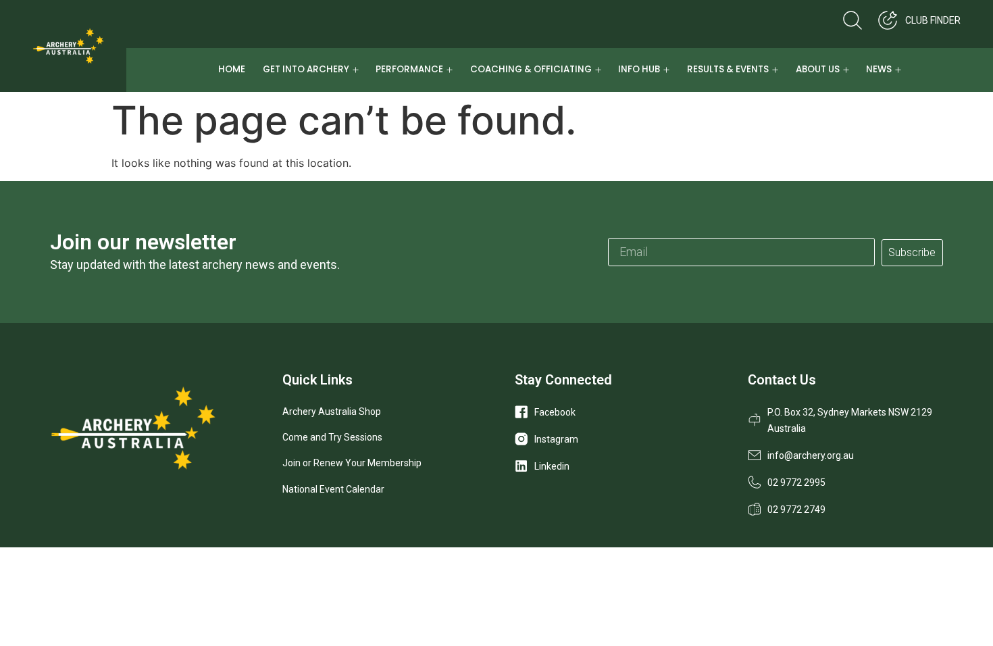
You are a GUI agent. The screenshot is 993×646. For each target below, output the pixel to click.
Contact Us (782, 380)
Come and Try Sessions (332, 437)
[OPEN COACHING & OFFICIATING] (598, 69)
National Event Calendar (333, 489)
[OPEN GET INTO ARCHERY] (356, 69)
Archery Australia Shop (331, 411)
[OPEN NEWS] (898, 69)
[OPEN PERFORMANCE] (450, 69)
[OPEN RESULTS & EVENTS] (775, 69)
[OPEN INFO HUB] (666, 69)
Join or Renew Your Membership (352, 462)
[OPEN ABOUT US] (846, 69)
